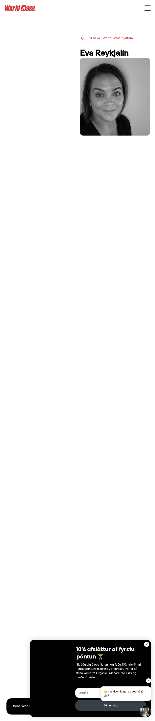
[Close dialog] (146, 644)
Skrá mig (110, 705)
